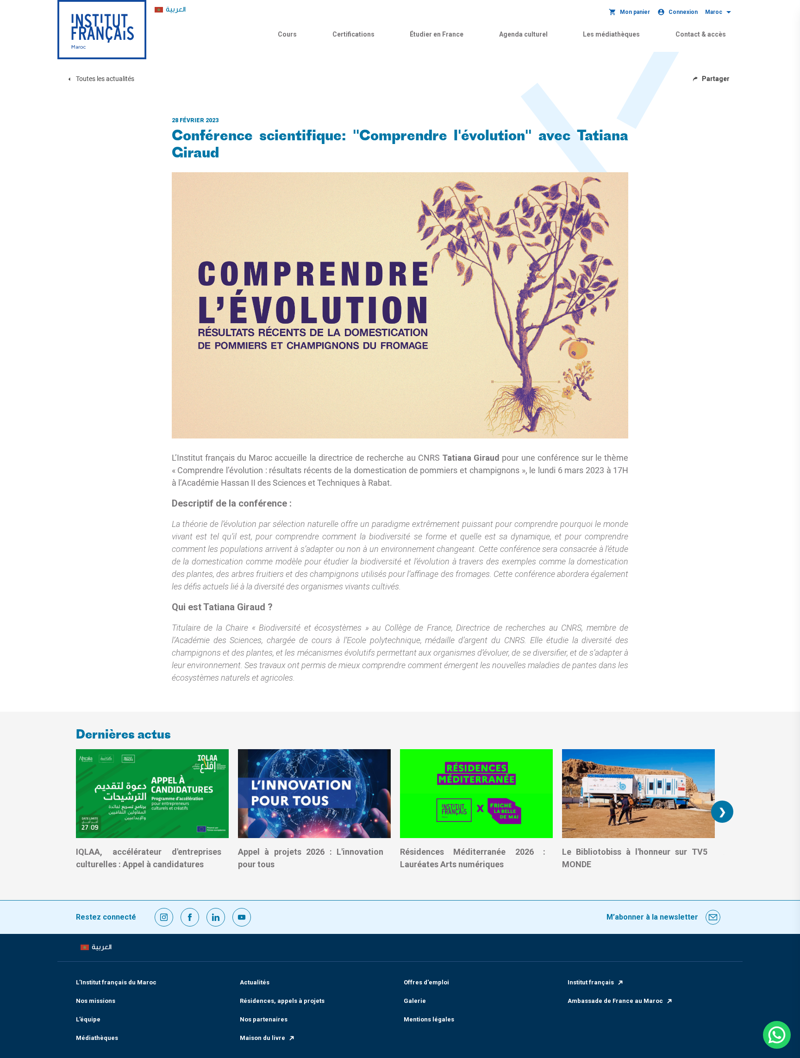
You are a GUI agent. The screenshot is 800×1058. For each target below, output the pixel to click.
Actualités (254, 982)
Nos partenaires (264, 1019)
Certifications (353, 34)
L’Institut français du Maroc (116, 982)
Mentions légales (429, 1019)
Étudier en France (436, 34)
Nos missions (95, 1000)
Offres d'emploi (426, 982)
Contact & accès (700, 34)
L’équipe (88, 1019)
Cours (287, 34)
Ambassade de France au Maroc (615, 1000)
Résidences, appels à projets (282, 1000)
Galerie (415, 1000)
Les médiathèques (611, 34)
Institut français (591, 982)
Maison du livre (262, 1037)
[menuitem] (170, 10)
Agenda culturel (523, 34)
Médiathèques (97, 1037)
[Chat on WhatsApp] (777, 1035)
